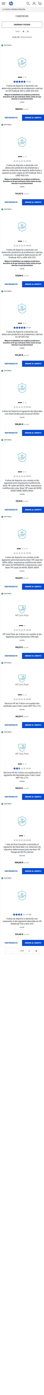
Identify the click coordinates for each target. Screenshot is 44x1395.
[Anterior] (15, 951)
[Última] (36, 951)
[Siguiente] (29, 951)
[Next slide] (29, 62)
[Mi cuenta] (34, 3)
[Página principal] (11, 3)
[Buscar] (28, 3)
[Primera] (8, 951)
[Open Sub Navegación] (3, 3)
